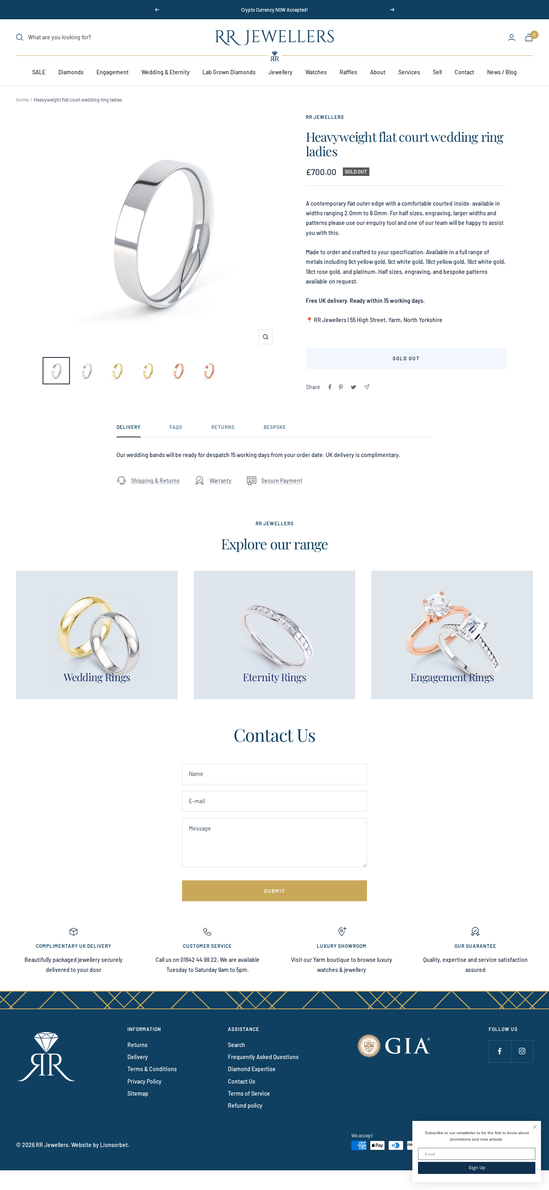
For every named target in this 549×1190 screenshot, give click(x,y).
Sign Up (477, 1168)
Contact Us (241, 1081)
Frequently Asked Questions (263, 1056)
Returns (223, 427)
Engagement (112, 72)
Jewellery (280, 72)
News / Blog (502, 72)
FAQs (176, 427)
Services (409, 72)
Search (236, 1044)
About (377, 72)
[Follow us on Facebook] (500, 1051)
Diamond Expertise (252, 1068)
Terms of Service (249, 1093)
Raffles (348, 72)
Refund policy (245, 1105)
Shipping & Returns (155, 480)
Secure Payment (281, 480)
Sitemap (137, 1093)
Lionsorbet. (114, 1144)
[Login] (511, 37)
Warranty (220, 480)
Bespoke (275, 427)
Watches (316, 72)
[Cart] (529, 37)
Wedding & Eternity (165, 72)
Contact (464, 72)
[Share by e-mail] (366, 387)
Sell (437, 72)
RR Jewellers (325, 117)
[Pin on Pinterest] (341, 387)
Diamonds (71, 72)
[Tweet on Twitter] (353, 387)
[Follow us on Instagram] (522, 1051)
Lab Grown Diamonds (229, 72)
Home (22, 99)
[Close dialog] (535, 1127)
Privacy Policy (144, 1081)
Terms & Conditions (152, 1068)
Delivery (129, 427)
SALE (38, 72)
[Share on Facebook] (330, 387)
